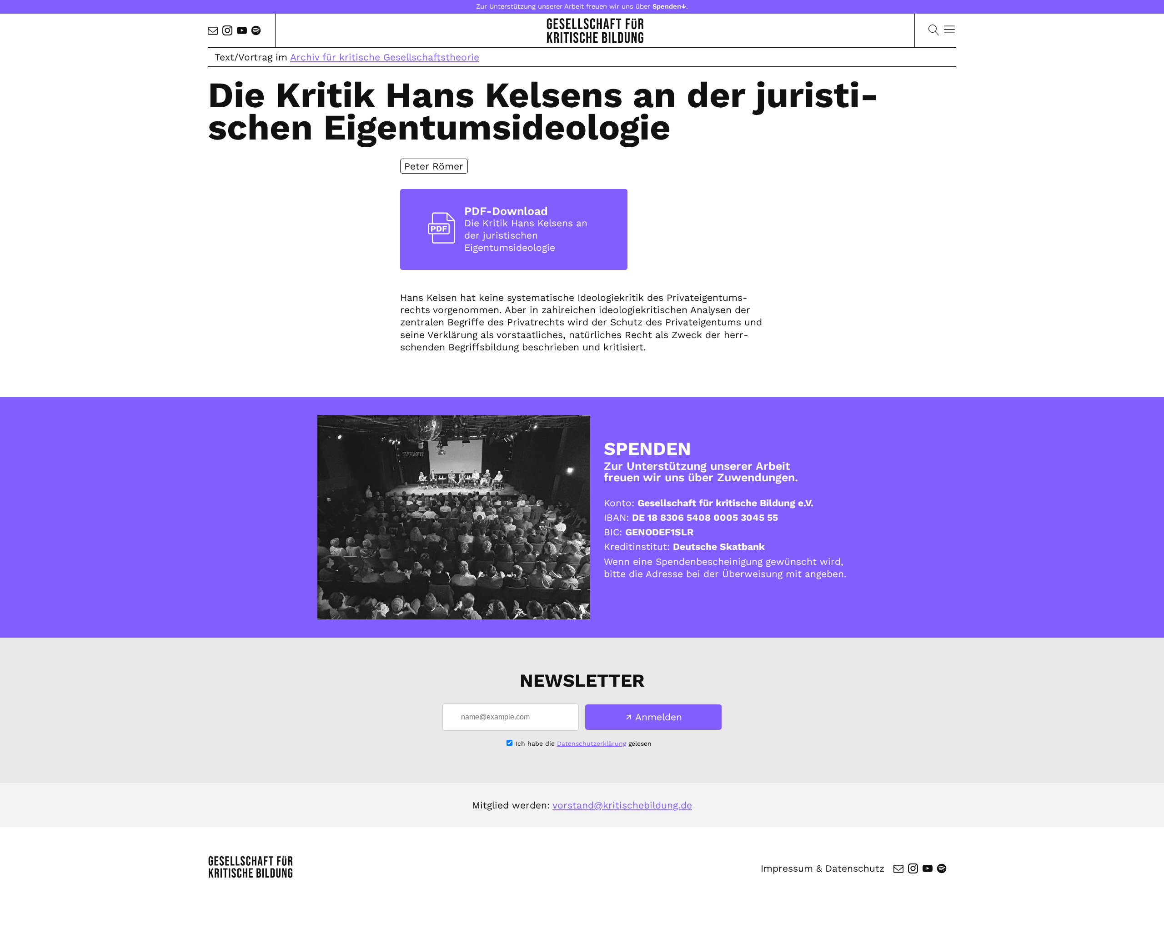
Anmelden (658, 717)
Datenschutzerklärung (591, 743)
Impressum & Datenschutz (822, 868)
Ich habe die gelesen (584, 743)
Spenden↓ (669, 6)
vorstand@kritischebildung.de (622, 805)
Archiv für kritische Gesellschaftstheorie (384, 57)
